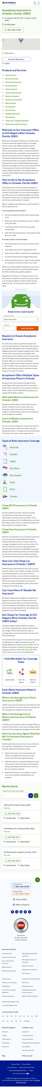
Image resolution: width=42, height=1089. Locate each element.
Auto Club (25, 982)
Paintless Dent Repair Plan (10, 1002)
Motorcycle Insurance (13, 82)
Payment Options (27, 1039)
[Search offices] (36, 795)
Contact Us (25, 1032)
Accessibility (26, 1046)
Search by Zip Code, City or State (13, 791)
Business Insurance (12, 96)
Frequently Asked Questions (31, 1043)
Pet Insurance (10, 106)
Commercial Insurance (13, 92)
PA (8, 1021)
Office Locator (27, 1056)
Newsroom (5, 1046)
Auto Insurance (10, 75)
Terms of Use (15, 1064)
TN (16, 1021)
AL (3, 1016)
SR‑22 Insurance (11, 85)
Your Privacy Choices (20, 1073)
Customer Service (27, 1035)
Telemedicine (10, 117)
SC (12, 1021)
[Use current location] (30, 795)
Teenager (13, 496)
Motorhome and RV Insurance (16, 124)
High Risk (13, 454)
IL (24, 1016)
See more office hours (16, 59)
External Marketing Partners (18, 1070)
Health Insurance (27, 986)
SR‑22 (12, 489)
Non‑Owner (15, 468)
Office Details (24, 818)
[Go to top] (37, 879)
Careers (4, 1035)
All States (27, 1021)
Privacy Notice (12, 1067)
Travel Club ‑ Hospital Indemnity (17, 120)
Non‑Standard (15, 475)
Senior (12, 482)
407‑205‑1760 (17, 272)
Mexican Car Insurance (13, 99)
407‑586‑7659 (14, 30)
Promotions (6, 1043)
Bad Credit (14, 447)
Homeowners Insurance (29, 969)
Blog (3, 1056)
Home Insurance (11, 89)
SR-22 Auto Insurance (9, 971)
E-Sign (31, 1070)
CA (12, 1016)
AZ (7, 1016)
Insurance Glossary (28, 1050)
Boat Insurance (10, 103)
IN (28, 1016)
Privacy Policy (26, 1064)
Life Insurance (10, 110)
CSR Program (6, 1039)
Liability (13, 461)
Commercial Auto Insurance (31, 979)
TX (20, 1021)
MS (36, 1016)
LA (32, 1016)
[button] (20, 40)
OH (3, 1021)
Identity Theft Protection (30, 996)
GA (20, 1016)
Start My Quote (27, 328)
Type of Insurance (9, 316)
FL (16, 1016)
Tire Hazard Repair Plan (9, 1005)
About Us (5, 1032)
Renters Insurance (11, 78)
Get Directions (9, 24)
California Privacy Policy (27, 1067)
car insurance (26, 197)
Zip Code (6, 325)
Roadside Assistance (12, 113)
